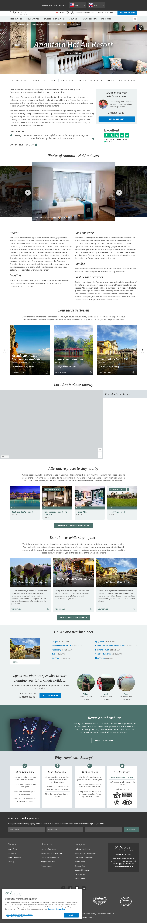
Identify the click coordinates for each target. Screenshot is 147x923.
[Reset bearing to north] (100, 456)
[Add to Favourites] (141, 28)
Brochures (106, 19)
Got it (71, 915)
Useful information (48, 849)
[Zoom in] (100, 449)
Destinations (16, 19)
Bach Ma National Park (61, 645)
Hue (53, 654)
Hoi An (14, 661)
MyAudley (12, 853)
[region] (51, 424)
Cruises (47, 19)
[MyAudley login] (72, 12)
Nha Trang (100, 658)
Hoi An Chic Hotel (117, 512)
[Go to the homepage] (19, 12)
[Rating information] (36, 145)
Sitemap (11, 861)
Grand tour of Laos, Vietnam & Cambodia (27, 357)
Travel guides (49, 80)
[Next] (142, 350)
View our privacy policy (56, 909)
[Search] (135, 19)
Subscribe (131, 829)
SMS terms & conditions (84, 857)
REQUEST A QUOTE (127, 12)
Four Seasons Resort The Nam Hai (55, 513)
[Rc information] (63, 489)
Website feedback (15, 857)
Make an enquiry (116, 119)
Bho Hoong (56, 650)
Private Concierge (90, 19)
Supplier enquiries (48, 861)
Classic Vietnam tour (69, 359)
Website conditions (82, 849)
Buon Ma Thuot (102, 650)
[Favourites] (67, 12)
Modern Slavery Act (82, 870)
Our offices (12, 849)
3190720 (91, 917)
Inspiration (58, 19)
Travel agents (46, 866)
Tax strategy (80, 874)
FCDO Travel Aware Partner (122, 777)
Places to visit (68, 80)
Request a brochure (104, 740)
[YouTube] (77, 888)
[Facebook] (63, 888)
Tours (36, 80)
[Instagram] (70, 888)
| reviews (115, 139)
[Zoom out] (100, 453)
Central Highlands (103, 654)
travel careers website (123, 866)
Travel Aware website (50, 857)
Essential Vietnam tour (114, 359)
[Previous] (4, 350)
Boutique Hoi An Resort (22, 512)
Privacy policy (80, 861)
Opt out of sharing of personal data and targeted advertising (19, 916)
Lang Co (54, 641)
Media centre (80, 878)
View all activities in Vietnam (73, 618)
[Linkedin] (84, 888)
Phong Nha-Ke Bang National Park (110, 645)
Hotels (82, 80)
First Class (29, 144)
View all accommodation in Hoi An (73, 525)
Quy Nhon (99, 641)
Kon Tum (55, 658)
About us (73, 19)
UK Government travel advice (53, 853)
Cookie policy (80, 866)
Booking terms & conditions (85, 853)
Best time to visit (127, 80)
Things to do (96, 80)
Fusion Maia (82, 512)
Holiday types (33, 19)
